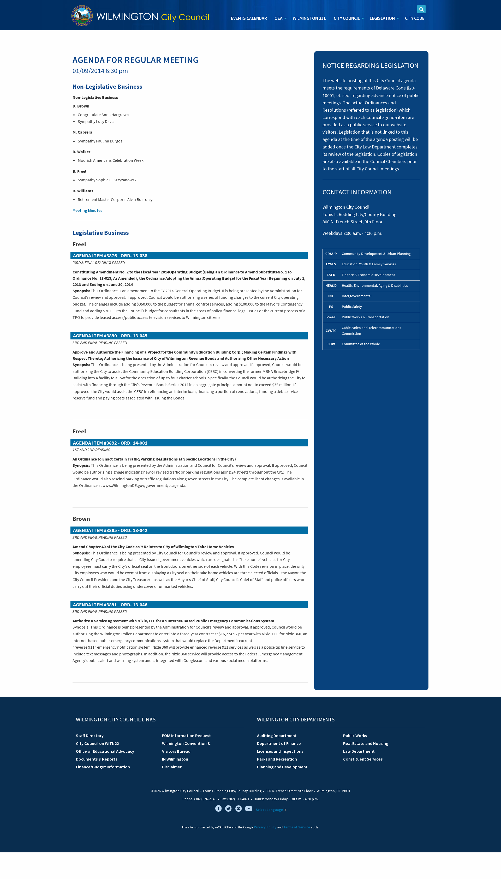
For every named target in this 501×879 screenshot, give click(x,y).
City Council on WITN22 (97, 743)
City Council (347, 18)
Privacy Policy (265, 827)
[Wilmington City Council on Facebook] (218, 809)
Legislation (382, 18)
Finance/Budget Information (103, 766)
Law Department (359, 751)
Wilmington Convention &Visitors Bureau (186, 747)
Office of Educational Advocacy (105, 751)
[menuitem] (249, 18)
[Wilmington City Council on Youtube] (248, 809)
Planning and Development (282, 766)
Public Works (355, 735)
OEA (279, 18)
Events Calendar (249, 18)
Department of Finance (279, 743)
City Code (415, 18)
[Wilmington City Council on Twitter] (228, 809)
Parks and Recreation (277, 759)
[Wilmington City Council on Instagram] (238, 809)
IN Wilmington (175, 759)
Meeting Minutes (87, 210)
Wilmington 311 (309, 18)
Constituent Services (363, 759)
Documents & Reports (96, 759)
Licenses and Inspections (280, 751)
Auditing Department (277, 735)
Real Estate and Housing (365, 743)
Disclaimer (172, 766)
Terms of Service (296, 827)
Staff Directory (90, 735)
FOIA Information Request (186, 735)
